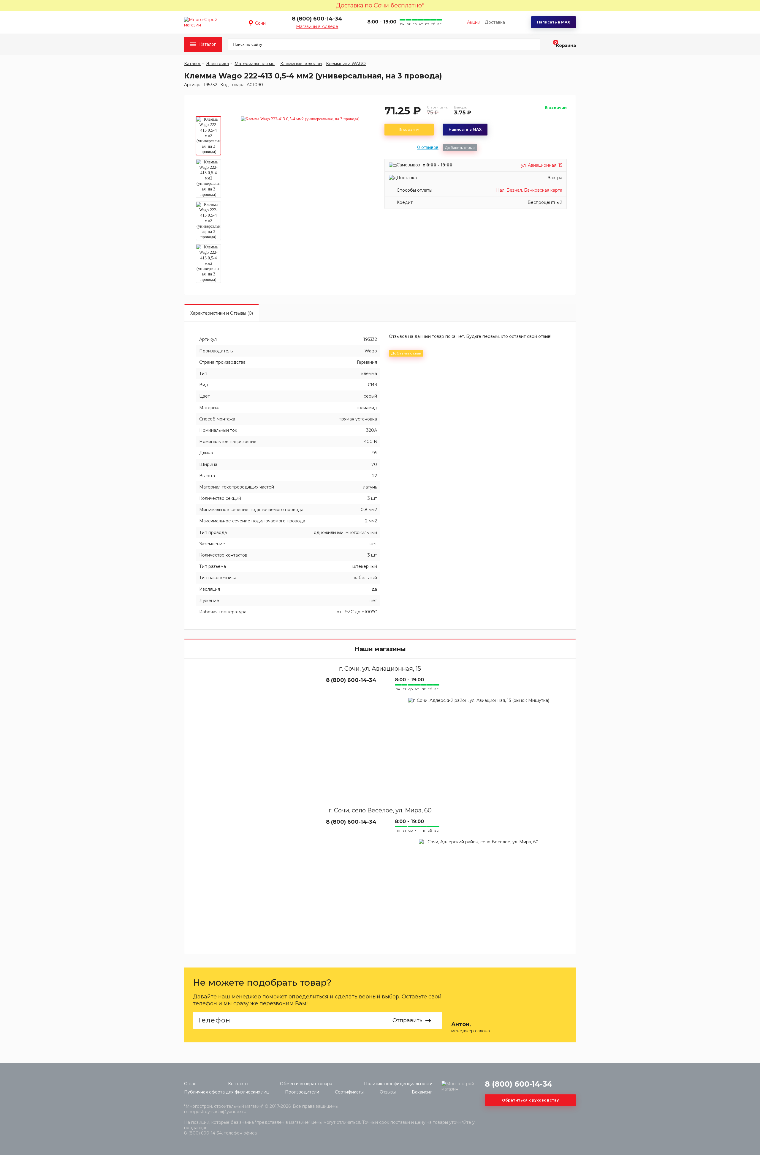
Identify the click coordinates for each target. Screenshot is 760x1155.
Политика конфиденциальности (398, 1083)
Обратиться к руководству (530, 1100)
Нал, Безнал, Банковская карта (529, 190)
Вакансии (422, 1092)
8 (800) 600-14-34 (317, 18)
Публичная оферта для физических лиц (226, 1092)
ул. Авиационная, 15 (541, 165)
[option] (208, 135)
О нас (190, 1083)
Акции (473, 22)
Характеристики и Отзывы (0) (221, 313)
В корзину (409, 129)
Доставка (495, 22)
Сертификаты (349, 1092)
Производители (302, 1092)
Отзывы (388, 1092)
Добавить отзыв (460, 147)
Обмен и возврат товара (306, 1083)
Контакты (238, 1083)
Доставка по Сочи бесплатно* (380, 5)
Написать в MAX (553, 22)
